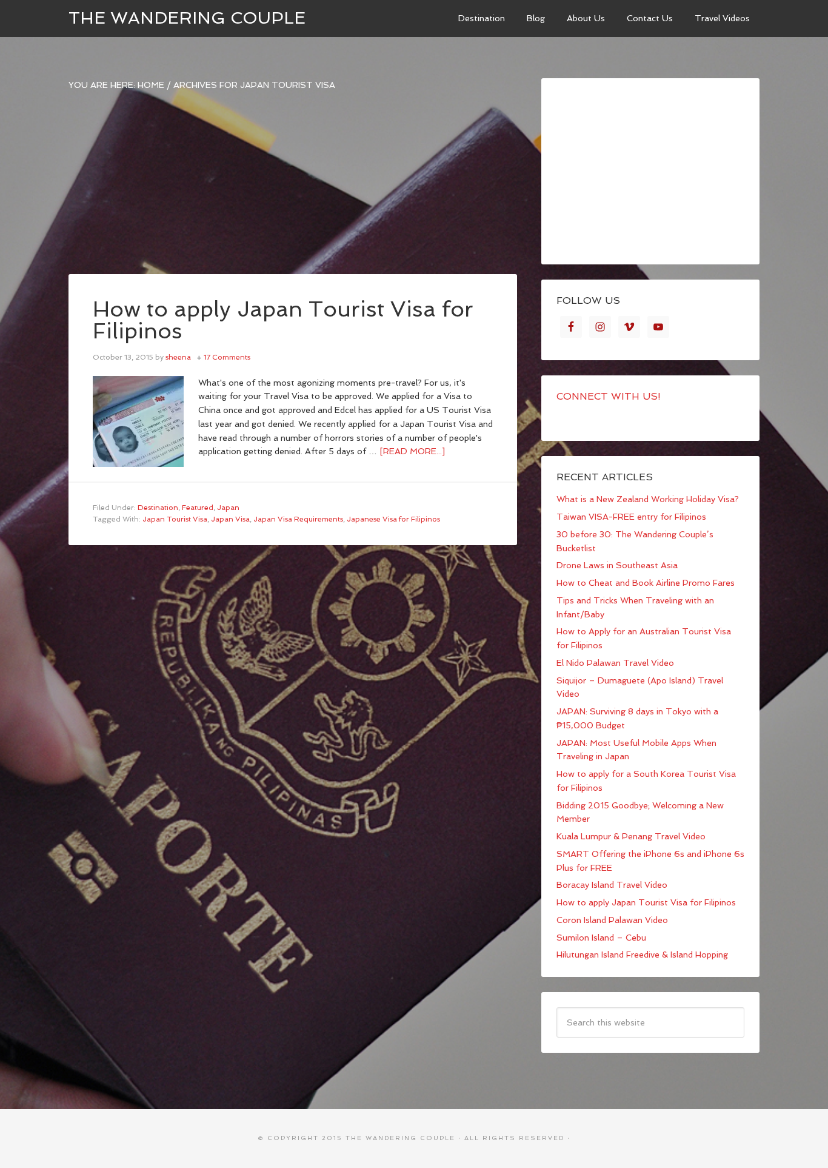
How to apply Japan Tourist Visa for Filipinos (283, 320)
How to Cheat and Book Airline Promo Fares (645, 583)
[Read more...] (412, 451)
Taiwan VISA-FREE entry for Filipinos (631, 517)
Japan (228, 507)
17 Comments (227, 357)
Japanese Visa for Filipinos (393, 519)
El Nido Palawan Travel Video (615, 663)
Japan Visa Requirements (298, 519)
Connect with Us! (608, 396)
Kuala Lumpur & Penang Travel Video (631, 836)
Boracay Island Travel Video (611, 885)
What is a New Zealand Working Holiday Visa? (647, 499)
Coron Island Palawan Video (612, 920)
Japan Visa (230, 519)
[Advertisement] (292, 189)
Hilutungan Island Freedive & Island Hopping (642, 954)
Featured (197, 507)
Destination (158, 507)
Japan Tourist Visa (174, 519)
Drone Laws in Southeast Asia (617, 565)
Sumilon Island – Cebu (601, 937)
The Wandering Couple (186, 18)
